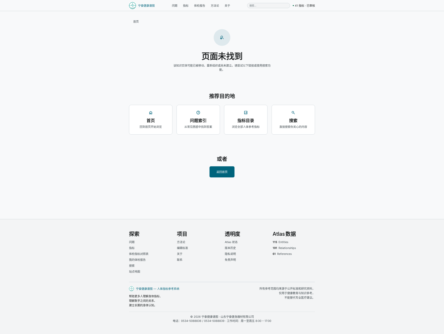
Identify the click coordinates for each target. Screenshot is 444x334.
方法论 (215, 5)
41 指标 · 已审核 (305, 5)
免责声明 (230, 259)
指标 (186, 5)
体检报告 (199, 5)
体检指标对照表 (138, 254)
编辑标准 (182, 248)
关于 (227, 5)
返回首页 (222, 172)
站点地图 (134, 271)
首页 (136, 21)
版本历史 (230, 248)
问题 (174, 5)
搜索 (132, 265)
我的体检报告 (137, 259)
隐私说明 (230, 254)
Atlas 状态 (231, 242)
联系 (179, 259)
